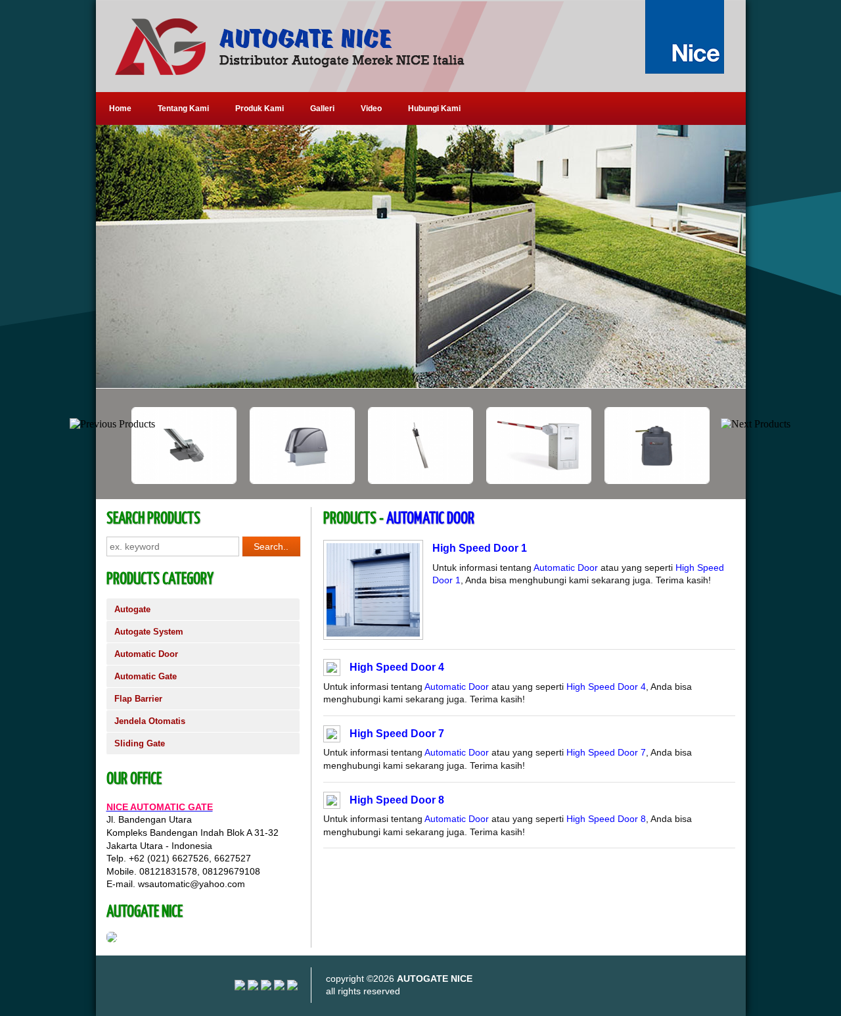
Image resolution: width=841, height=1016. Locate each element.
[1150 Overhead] (128, 480)
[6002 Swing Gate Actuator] (365, 480)
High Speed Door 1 (479, 548)
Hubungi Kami (434, 108)
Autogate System (148, 632)
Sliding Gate (139, 743)
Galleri (322, 108)
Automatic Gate (145, 676)
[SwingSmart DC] (601, 480)
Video (371, 108)
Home (120, 108)
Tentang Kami (183, 108)
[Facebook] (292, 987)
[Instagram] (240, 987)
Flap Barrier (138, 699)
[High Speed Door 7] (332, 736)
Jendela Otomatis (149, 721)
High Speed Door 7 (397, 733)
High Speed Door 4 (397, 667)
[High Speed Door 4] (332, 669)
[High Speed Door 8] (332, 802)
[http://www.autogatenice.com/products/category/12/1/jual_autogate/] (421, 256)
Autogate (132, 609)
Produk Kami (259, 108)
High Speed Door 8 (397, 800)
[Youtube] (253, 987)
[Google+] (266, 987)
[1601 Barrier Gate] (483, 480)
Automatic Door (146, 654)
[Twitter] (279, 987)
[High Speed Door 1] (373, 633)
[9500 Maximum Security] (247, 480)
